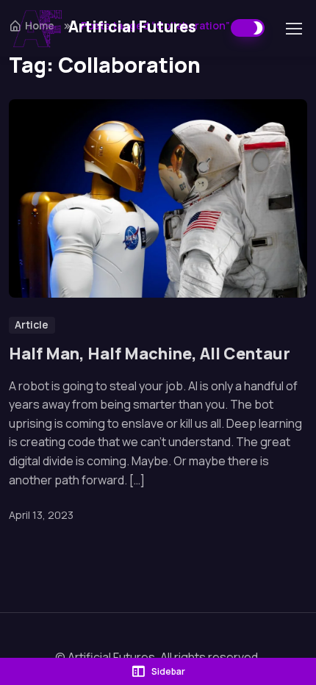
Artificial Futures (132, 26)
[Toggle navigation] (293, 28)
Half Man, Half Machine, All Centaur (149, 354)
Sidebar (168, 671)
